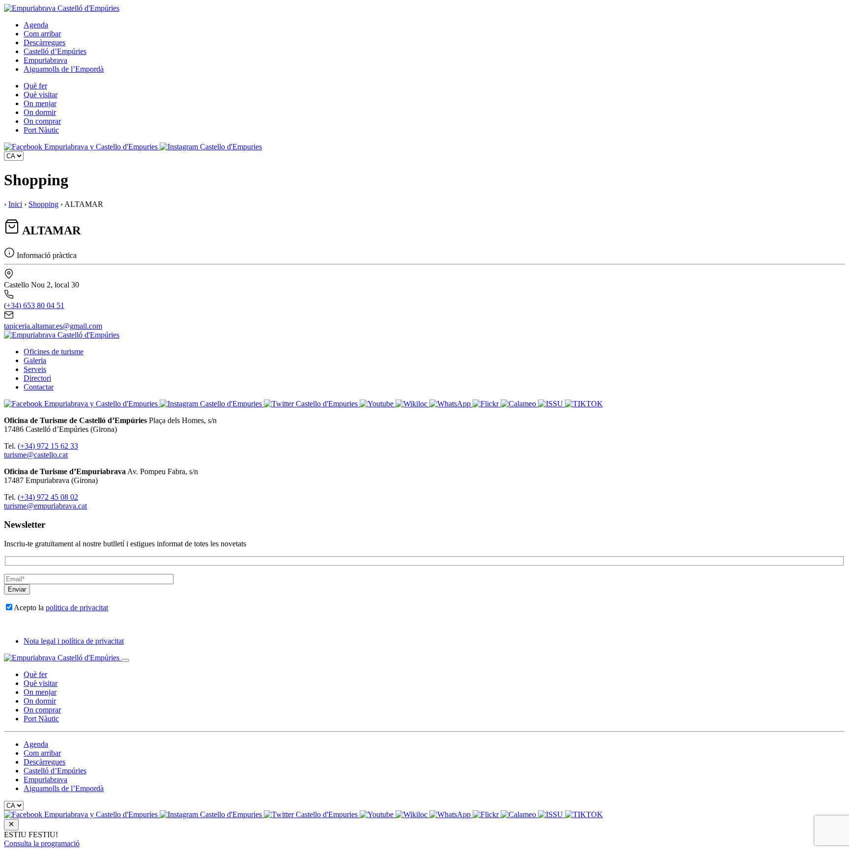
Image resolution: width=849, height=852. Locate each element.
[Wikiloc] (412, 403)
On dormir (40, 112)
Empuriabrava (45, 60)
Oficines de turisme (54, 351)
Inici (15, 204)
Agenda (36, 25)
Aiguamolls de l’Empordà (64, 69)
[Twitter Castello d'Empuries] (312, 403)
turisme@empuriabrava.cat (45, 506)
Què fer (35, 86)
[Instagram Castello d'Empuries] (211, 146)
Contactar (39, 387)
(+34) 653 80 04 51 (34, 305)
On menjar (40, 103)
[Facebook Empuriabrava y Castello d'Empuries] (82, 146)
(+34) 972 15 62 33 (48, 446)
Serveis (35, 369)
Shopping (43, 204)
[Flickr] (487, 403)
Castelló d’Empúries (55, 51)
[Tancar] (125, 660)
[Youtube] (378, 403)
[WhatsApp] (451, 403)
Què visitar (40, 94)
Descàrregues (44, 42)
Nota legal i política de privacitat (74, 641)
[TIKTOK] (584, 403)
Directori (37, 378)
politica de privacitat (77, 607)
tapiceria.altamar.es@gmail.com (53, 326)
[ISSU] (551, 403)
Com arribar (42, 33)
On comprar (42, 121)
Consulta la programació (42, 843)
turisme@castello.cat (36, 455)
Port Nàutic (41, 130)
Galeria (35, 360)
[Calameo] (519, 403)
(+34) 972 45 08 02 (48, 497)
